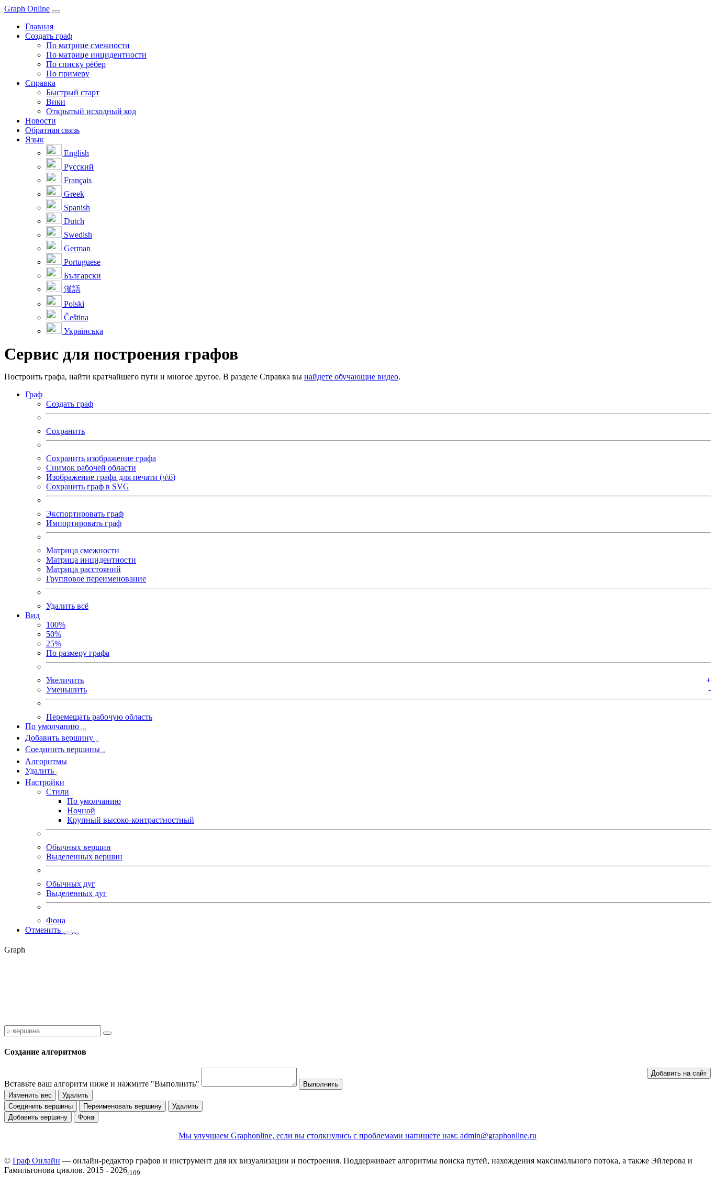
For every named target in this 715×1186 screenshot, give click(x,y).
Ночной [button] (81, 810)
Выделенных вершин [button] (84, 856)
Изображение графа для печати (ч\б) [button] (110, 477)
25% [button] (53, 643)
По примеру (68, 73)
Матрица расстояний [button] (83, 569)
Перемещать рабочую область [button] (99, 716)
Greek (73, 193)
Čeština (75, 317)
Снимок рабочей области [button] (91, 467)
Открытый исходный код (91, 111)
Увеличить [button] (65, 680)
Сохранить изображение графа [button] (101, 458)
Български (81, 275)
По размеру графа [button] (77, 652)
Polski (73, 303)
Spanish (76, 207)
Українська (82, 331)
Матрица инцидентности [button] (91, 559)
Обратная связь (52, 130)
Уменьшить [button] (66, 689)
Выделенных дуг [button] (76, 893)
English (75, 153)
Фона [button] (55, 920)
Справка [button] (40, 83)
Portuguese (81, 262)
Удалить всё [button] (67, 605)
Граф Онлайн (36, 1160)
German (76, 248)
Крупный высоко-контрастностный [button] (130, 819)
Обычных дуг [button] (70, 883)
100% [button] (55, 624)
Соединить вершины (40, 1106)
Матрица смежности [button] (82, 550)
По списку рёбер (76, 64)
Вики (55, 101)
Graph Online (27, 8)
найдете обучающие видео (351, 376)
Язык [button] (34, 139)
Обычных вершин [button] (78, 847)
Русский (78, 166)
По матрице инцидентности (96, 54)
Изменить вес (30, 1095)
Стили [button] (57, 791)
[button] (33, 394)
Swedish (77, 234)
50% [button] (53, 634)
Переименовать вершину (122, 1106)
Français (77, 180)
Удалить (75, 1095)
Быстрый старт (72, 92)
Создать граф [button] (48, 35)
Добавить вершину (38, 1117)
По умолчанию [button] (94, 801)
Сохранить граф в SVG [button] (87, 486)
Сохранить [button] (65, 431)
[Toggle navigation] (56, 11)
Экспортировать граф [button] (85, 513)
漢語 (71, 289)
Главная (39, 26)
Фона (86, 1117)
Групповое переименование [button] (96, 578)
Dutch (73, 221)
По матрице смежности (88, 45)
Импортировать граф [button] (83, 523)
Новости (40, 120)
